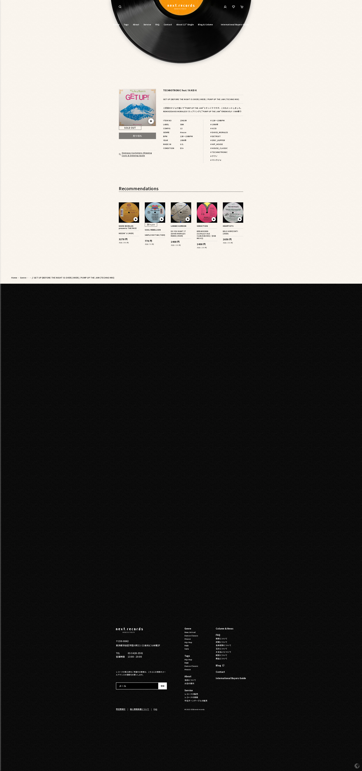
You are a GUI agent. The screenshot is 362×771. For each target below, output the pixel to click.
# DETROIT (215, 136)
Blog (218, 665)
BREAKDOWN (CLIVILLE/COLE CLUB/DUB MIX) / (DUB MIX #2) (206, 235)
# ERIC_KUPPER (217, 140)
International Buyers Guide (231, 678)
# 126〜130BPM (217, 120)
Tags (187, 656)
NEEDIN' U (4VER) (126, 233)
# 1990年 (214, 124)
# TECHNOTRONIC (219, 152)
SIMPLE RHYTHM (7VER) (155, 235)
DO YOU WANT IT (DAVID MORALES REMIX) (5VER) (178, 233)
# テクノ (214, 156)
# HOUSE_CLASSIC (219, 148)
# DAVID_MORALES (219, 132)
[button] (120, 6)
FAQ (218, 635)
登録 (162, 686)
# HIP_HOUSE (216, 144)
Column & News (224, 628)
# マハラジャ (215, 160)
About (188, 676)
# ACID (213, 128)
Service (189, 690)
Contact (220, 672)
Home (14, 277)
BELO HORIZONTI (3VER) (230, 232)
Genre (23, 277)
